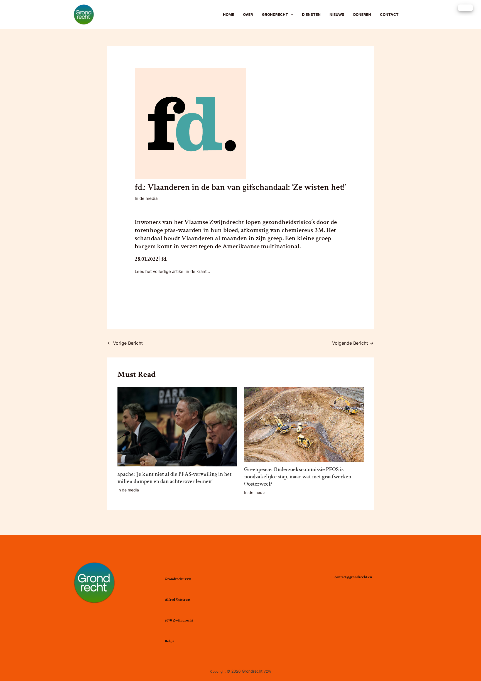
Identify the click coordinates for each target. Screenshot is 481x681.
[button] (465, 7)
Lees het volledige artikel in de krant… (172, 271)
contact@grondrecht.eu (353, 577)
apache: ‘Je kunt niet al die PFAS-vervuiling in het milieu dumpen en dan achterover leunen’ (174, 478)
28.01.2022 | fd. (151, 259)
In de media (146, 198)
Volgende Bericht (353, 343)
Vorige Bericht (125, 343)
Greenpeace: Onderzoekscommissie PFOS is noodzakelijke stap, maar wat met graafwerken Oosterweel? (297, 477)
